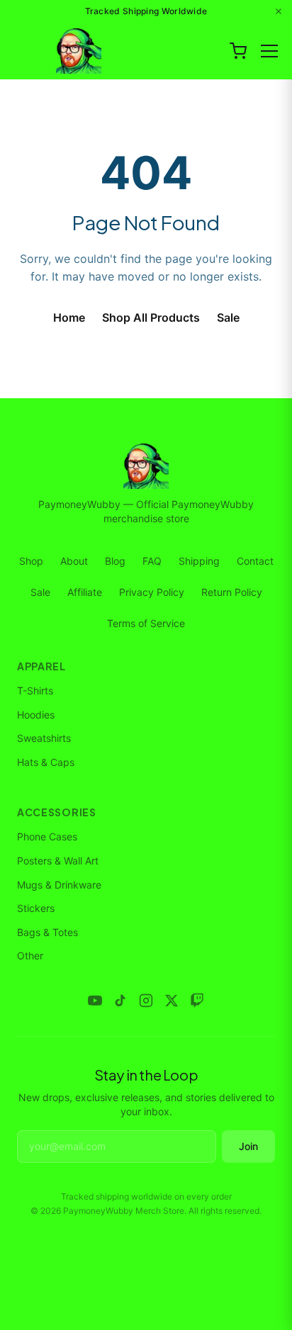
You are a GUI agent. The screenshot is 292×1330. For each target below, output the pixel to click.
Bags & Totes (47, 932)
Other (30, 955)
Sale (228, 317)
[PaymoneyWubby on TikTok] (120, 1000)
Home (69, 317)
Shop (31, 561)
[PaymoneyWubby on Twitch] (197, 1000)
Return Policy (231, 592)
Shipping (199, 561)
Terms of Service (146, 623)
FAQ (152, 561)
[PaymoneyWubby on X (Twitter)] (171, 1000)
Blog (115, 561)
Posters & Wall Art (58, 861)
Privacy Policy (151, 592)
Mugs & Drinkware (59, 885)
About (74, 561)
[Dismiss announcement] (278, 11)
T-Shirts (35, 690)
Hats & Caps (45, 762)
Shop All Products (151, 317)
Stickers (36, 908)
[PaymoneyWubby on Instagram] (146, 1000)
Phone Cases (47, 836)
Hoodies (36, 715)
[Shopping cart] (238, 51)
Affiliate (84, 592)
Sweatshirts (44, 738)
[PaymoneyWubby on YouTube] (95, 1000)
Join (248, 1146)
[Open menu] (269, 51)
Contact (255, 561)
